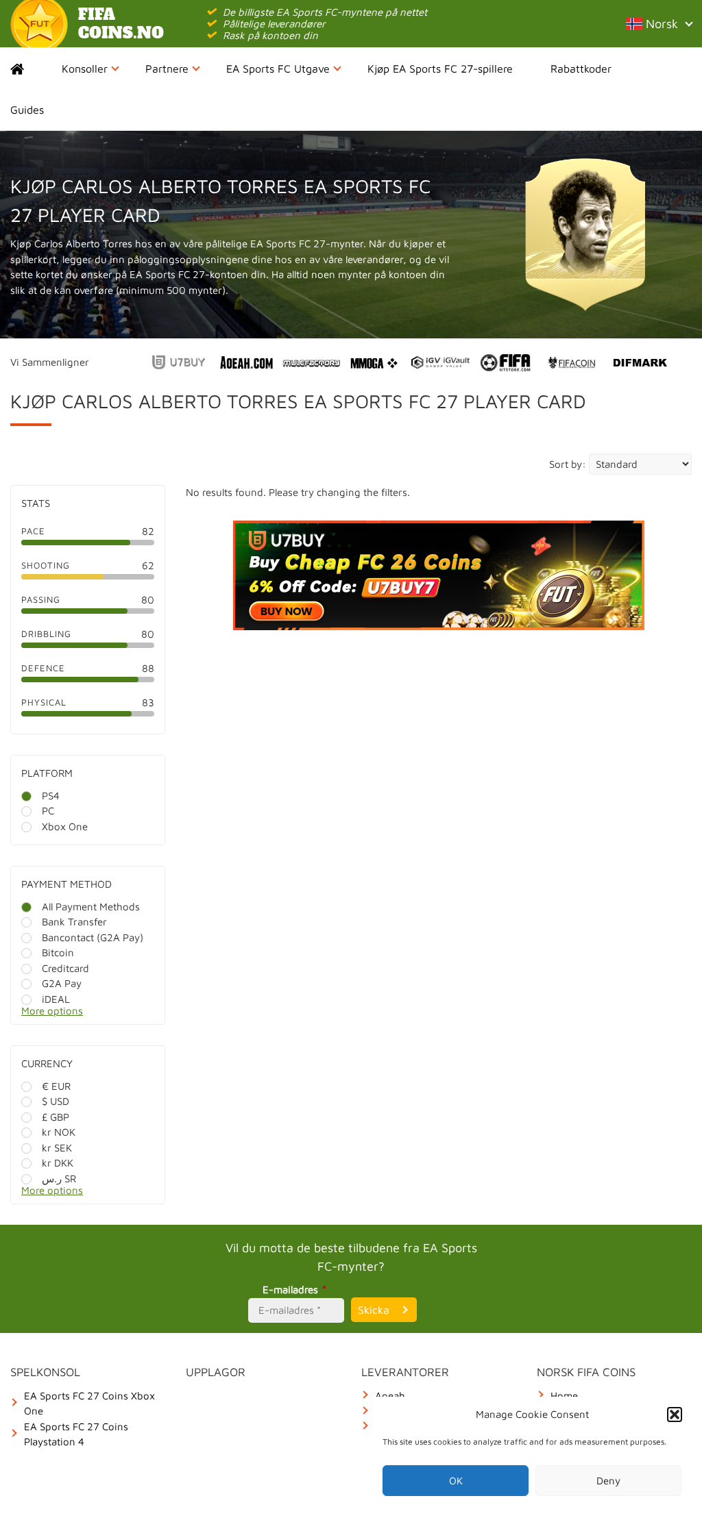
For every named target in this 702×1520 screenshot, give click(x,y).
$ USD (55, 1101)
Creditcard (65, 968)
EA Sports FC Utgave (278, 68)
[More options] (98, 1015)
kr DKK (57, 1163)
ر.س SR (59, 1178)
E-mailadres (294, 1289)
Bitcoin (58, 952)
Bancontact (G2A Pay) (92, 937)
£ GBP (55, 1117)
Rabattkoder (581, 68)
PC (48, 811)
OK (456, 1480)
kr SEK (57, 1148)
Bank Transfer (74, 921)
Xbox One (65, 826)
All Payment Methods (91, 906)
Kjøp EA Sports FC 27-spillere (440, 68)
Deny (608, 1480)
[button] (674, 1414)
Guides (27, 109)
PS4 (51, 795)
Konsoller (85, 68)
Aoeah (390, 1395)
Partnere (167, 68)
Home (29, 68)
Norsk (660, 23)
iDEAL (56, 999)
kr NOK (58, 1132)
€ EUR (56, 1086)
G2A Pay (62, 983)
